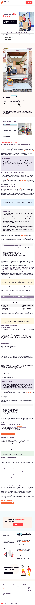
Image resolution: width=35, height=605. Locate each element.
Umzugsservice (11, 439)
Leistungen (12, 142)
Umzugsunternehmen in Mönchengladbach (26, 150)
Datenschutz (33, 603)
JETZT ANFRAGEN (8, 572)
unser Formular (22, 557)
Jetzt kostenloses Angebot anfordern (8, 433)
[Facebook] (1, 603)
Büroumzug (6, 179)
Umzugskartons (28, 392)
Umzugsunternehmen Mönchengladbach (10, 603)
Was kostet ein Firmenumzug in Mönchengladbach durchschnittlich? (13, 477)
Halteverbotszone (8, 201)
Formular (8, 134)
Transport (13, 195)
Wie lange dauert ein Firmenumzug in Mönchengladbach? (12, 468)
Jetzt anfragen (18, 524)
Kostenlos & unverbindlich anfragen (9, 22)
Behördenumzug (23, 180)
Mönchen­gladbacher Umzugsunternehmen (5, 142)
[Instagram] (2, 603)
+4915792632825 (6, 545)
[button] (25, 2)
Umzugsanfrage (13, 165)
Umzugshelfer (23, 235)
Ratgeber (27, 603)
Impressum (30, 603)
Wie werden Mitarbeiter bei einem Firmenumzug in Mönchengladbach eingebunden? (16, 471)
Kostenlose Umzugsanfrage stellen (8, 502)
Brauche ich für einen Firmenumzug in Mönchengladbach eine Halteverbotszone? (16, 474)
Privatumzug (18, 188)
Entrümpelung (11, 287)
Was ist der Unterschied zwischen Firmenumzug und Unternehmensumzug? (15, 460)
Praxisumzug (27, 179)
